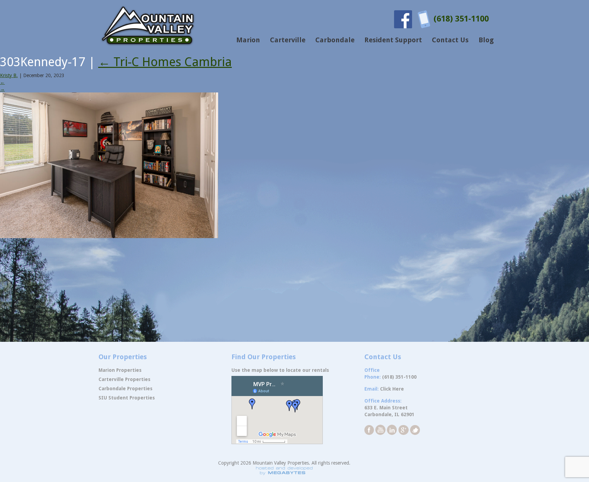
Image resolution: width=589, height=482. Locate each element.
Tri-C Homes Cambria (165, 62)
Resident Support (393, 40)
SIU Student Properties (127, 397)
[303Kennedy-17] (109, 164)
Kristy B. (9, 75)
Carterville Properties (124, 379)
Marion (248, 40)
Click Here (392, 389)
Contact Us (450, 40)
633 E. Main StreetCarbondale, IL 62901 (389, 411)
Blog (486, 40)
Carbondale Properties (125, 388)
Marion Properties (120, 370)
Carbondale (334, 40)
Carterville (287, 40)
